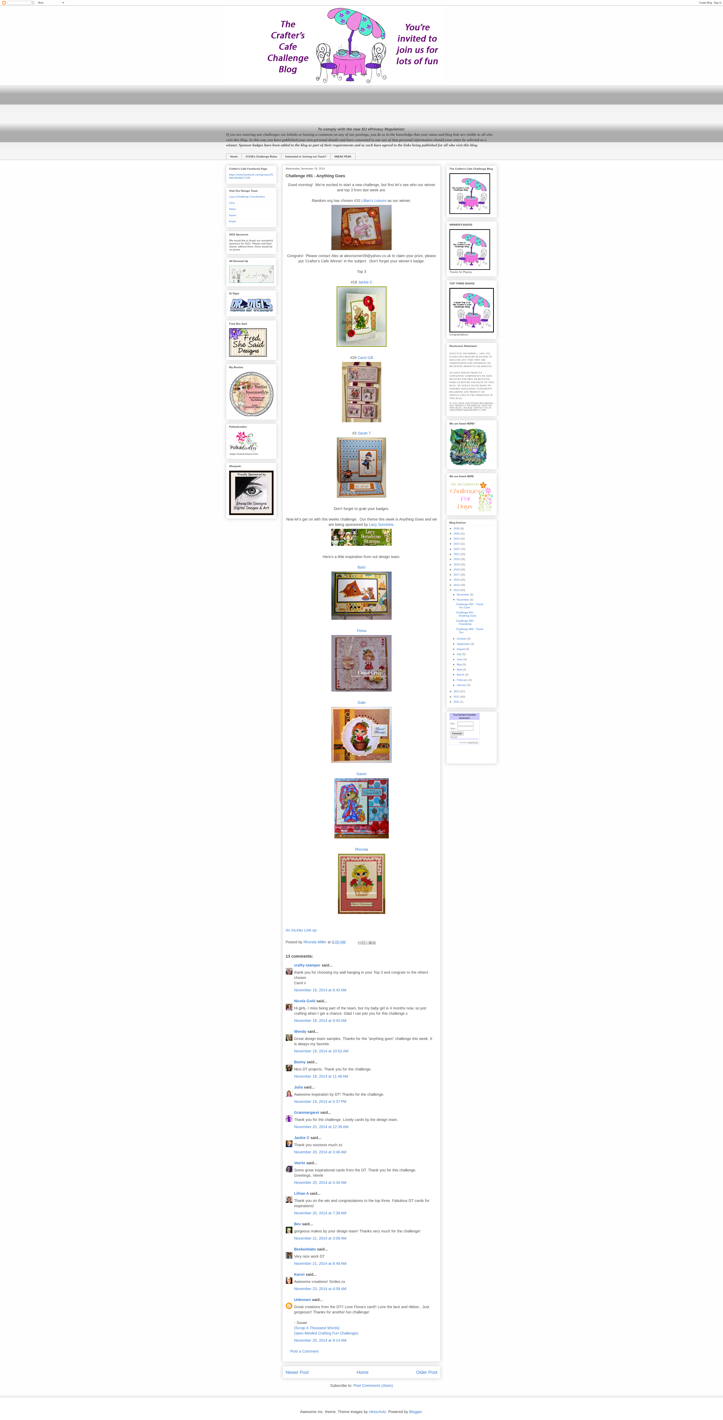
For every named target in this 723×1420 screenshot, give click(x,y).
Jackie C (365, 282)
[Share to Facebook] (370, 943)
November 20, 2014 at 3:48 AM (320, 1152)
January (462, 684)
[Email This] (360, 943)
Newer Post (297, 1372)
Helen (232, 209)
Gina (232, 202)
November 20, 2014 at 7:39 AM (320, 1213)
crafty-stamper (307, 965)
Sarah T (364, 433)
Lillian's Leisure (374, 200)
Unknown (302, 1300)
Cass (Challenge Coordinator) (247, 196)
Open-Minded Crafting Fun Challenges (326, 1333)
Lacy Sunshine (381, 524)
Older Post (426, 1372)
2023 (457, 543)
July (459, 654)
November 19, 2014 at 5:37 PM (320, 1101)
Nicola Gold (304, 1001)
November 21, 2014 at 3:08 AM (320, 1238)
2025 (457, 533)
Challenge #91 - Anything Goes (466, 614)
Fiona (361, 631)
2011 (457, 701)
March (461, 674)
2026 (457, 528)
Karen (362, 774)
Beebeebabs (305, 1249)
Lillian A (301, 1193)
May (460, 664)
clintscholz (377, 1412)
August (461, 648)
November (463, 599)
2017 (457, 574)
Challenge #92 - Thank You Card (469, 606)
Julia (298, 1087)
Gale (361, 702)
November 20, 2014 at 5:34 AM (320, 1182)
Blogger (415, 1412)
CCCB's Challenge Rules (261, 156)
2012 (457, 696)
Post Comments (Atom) (373, 1385)
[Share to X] (367, 943)
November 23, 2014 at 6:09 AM (320, 1289)
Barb (361, 567)
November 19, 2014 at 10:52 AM (321, 1051)
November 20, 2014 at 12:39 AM (321, 1127)
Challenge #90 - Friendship (465, 622)
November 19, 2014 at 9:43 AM (320, 1020)
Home (234, 156)
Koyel (232, 221)
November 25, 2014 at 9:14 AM (320, 1340)
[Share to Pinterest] (374, 943)
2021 (457, 554)
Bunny (300, 1062)
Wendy (300, 1031)
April (460, 669)
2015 (457, 584)
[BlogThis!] (363, 943)
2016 (457, 579)
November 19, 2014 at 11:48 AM (321, 1076)
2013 (457, 691)
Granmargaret (306, 1112)
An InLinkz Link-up (301, 930)
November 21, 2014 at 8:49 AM (320, 1263)
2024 (457, 538)
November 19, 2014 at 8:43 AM (320, 990)
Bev (297, 1224)
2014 (457, 590)
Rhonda (361, 849)
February (462, 679)
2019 (457, 564)
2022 (457, 548)
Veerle (299, 1163)
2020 (457, 559)
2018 (457, 569)
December (463, 594)
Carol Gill (365, 358)
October (462, 638)
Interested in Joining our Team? (305, 156)
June (460, 659)
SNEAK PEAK (342, 156)
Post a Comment (304, 1351)
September (464, 643)
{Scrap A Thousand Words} (316, 1328)
